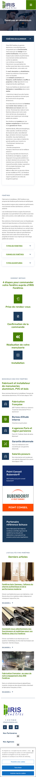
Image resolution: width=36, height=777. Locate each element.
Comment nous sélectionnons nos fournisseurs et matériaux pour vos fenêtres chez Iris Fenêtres (17, 631)
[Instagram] (11, 727)
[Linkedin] (16, 727)
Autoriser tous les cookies (18, 773)
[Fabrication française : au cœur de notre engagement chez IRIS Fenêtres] (18, 660)
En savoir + (6, 603)
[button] (18, 736)
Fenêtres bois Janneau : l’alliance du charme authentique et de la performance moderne (17, 586)
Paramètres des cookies (18, 762)
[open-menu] (31, 5)
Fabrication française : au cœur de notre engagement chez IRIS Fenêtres (16, 675)
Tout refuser (18, 768)
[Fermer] (33, 751)
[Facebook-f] (5, 727)
